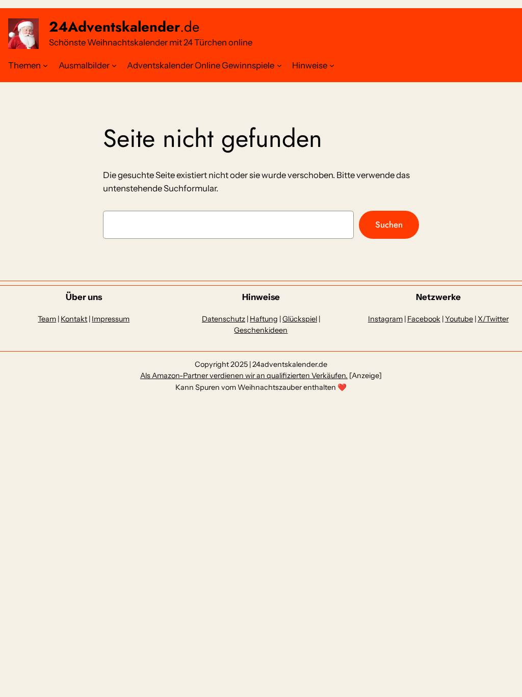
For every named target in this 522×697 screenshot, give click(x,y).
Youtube (459, 318)
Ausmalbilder (84, 65)
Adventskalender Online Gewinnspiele (200, 65)
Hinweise (309, 65)
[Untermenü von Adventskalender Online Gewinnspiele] (279, 65)
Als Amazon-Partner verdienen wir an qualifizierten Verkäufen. (244, 375)
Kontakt (74, 318)
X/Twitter (493, 318)
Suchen (389, 224)
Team (47, 318)
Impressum (110, 318)
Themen (24, 65)
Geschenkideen (261, 330)
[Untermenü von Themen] (45, 65)
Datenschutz (223, 318)
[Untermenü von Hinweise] (331, 65)
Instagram (385, 318)
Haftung (264, 318)
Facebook (423, 318)
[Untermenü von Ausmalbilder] (114, 65)
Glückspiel (299, 318)
